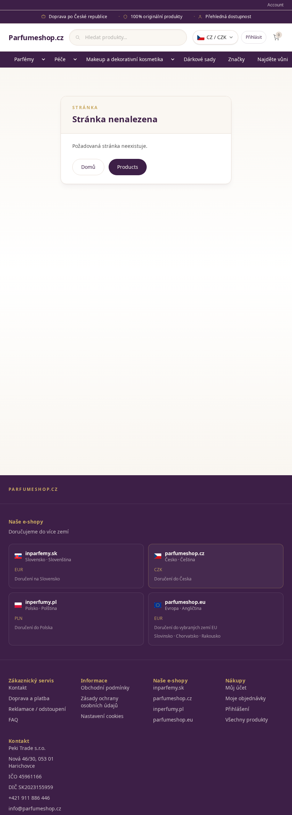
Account (275, 5)
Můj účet (235, 687)
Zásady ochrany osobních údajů (99, 702)
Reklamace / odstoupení (37, 709)
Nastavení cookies (102, 716)
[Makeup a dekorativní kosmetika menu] (173, 59)
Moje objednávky (245, 698)
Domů (88, 166)
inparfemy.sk (168, 687)
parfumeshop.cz (172, 698)
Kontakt (18, 687)
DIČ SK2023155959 (31, 787)
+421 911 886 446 (29, 797)
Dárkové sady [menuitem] (199, 59)
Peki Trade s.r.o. (27, 748)
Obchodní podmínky (105, 687)
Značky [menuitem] (236, 59)
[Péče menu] (75, 59)
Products (127, 166)
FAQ (13, 719)
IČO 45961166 (25, 776)
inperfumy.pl (168, 709)
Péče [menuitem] (60, 59)
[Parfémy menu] (43, 59)
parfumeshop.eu (173, 719)
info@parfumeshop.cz (35, 808)
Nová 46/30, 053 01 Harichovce (31, 762)
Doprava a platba (29, 698)
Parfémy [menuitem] (24, 59)
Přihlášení (237, 709)
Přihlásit (254, 37)
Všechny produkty (246, 719)
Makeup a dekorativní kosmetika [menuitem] (124, 59)
